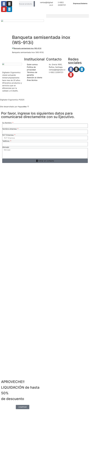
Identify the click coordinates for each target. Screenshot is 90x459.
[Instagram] (9, 4)
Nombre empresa (9, 129)
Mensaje (5, 147)
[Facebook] (4, 4)
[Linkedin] (9, 9)
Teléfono (6, 141)
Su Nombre (7, 123)
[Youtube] (4, 9)
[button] (67, 16)
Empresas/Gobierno (80, 3)
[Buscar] (34, 4)
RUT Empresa (8, 135)
